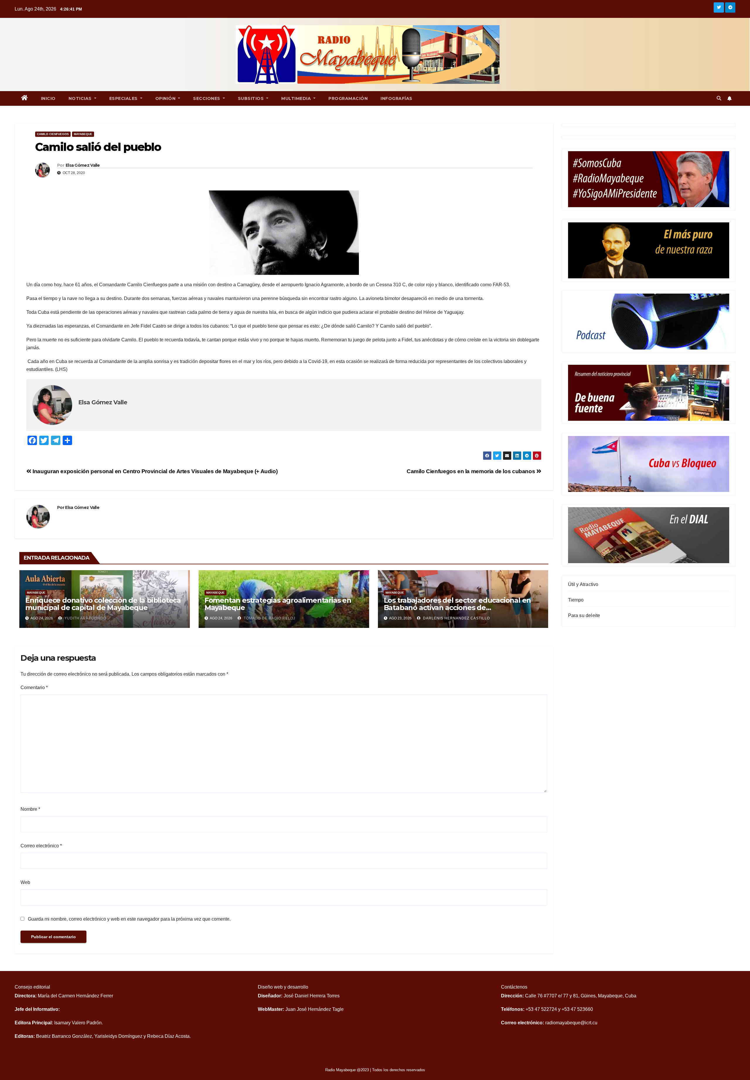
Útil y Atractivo (583, 584)
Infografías (396, 98)
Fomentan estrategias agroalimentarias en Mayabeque (277, 604)
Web (25, 882)
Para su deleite (584, 615)
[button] (719, 98)
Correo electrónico (41, 845)
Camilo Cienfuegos (53, 134)
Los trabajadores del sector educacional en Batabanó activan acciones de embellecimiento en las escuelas (457, 607)
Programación (348, 98)
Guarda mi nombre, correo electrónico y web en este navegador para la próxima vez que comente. (129, 919)
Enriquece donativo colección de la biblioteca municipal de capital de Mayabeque (103, 604)
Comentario (34, 687)
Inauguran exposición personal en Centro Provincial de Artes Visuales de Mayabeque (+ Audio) (154, 471)
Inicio (48, 98)
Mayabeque (83, 134)
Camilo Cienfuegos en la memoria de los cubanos (471, 471)
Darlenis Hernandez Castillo (456, 618)
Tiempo (576, 599)
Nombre (30, 809)
